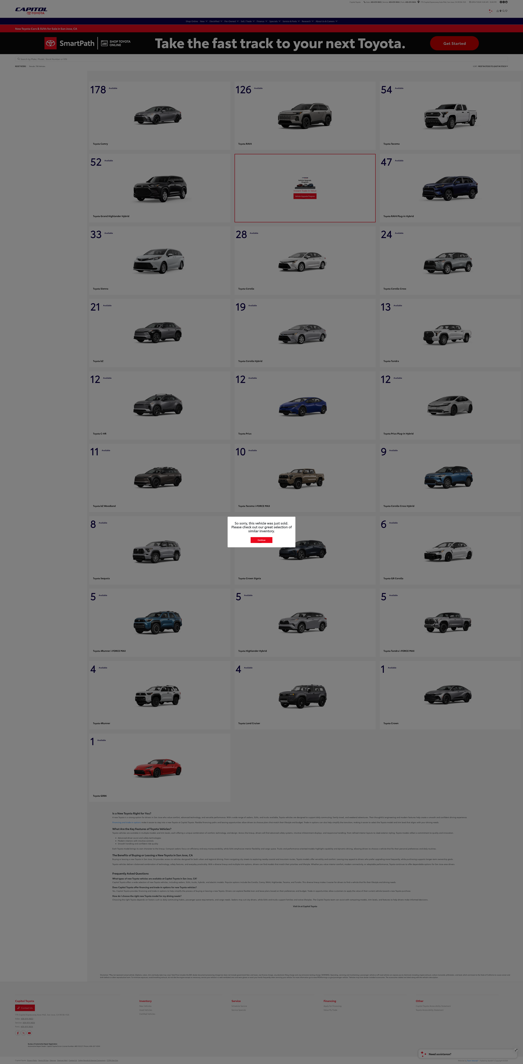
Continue (261, 540)
